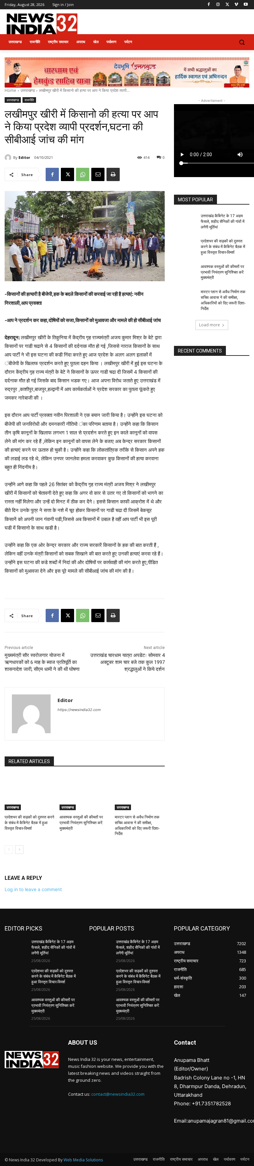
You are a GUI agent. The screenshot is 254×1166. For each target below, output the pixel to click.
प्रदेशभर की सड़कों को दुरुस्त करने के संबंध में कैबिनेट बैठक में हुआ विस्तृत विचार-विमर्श (29, 823)
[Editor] (9, 157)
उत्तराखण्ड (28, 90)
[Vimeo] (236, 5)
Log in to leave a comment (33, 889)
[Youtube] (245, 5)
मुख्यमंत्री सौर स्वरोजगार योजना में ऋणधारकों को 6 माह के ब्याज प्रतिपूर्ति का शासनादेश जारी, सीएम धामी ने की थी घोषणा (42, 662)
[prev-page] (9, 849)
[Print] (113, 174)
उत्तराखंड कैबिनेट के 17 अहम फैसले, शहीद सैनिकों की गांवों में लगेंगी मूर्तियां (222, 221)
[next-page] (19, 849)
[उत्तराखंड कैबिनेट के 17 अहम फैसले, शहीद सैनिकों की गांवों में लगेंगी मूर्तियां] (185, 221)
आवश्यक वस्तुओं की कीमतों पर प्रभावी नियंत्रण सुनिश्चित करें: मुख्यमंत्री (81, 823)
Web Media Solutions (83, 1160)
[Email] (98, 174)
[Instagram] (218, 5)
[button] (241, 42)
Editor (24, 157)
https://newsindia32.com (79, 709)
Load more (209, 325)
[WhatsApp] (82, 174)
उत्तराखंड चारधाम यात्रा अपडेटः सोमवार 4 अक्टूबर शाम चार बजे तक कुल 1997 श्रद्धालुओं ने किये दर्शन (127, 662)
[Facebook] (209, 5)
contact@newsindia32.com (118, 1094)
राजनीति (29, 99)
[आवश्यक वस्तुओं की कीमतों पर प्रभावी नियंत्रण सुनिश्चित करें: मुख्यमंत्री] (84, 792)
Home (10, 90)
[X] (227, 5)
